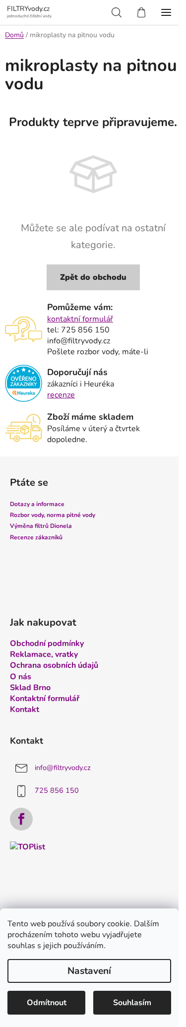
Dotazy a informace (37, 504)
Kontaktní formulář (44, 698)
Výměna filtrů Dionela (41, 526)
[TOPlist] (27, 846)
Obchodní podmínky (47, 643)
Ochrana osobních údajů (54, 665)
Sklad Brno (30, 687)
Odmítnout (46, 1002)
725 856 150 (57, 790)
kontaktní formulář (80, 319)
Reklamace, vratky (44, 654)
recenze (61, 394)
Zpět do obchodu (93, 277)
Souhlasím (132, 1002)
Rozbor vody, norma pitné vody (52, 515)
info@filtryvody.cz (63, 767)
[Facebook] (21, 819)
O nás (20, 676)
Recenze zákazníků (36, 537)
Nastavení (89, 970)
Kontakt (24, 709)
